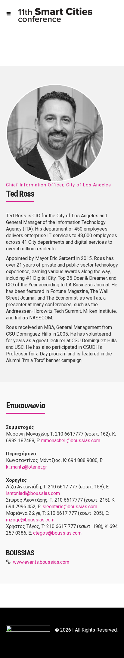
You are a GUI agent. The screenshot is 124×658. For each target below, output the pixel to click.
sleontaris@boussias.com (69, 506)
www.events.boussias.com (41, 562)
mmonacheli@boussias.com (70, 440)
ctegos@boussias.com (57, 533)
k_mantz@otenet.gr (26, 467)
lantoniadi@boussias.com (33, 493)
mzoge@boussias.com (30, 520)
